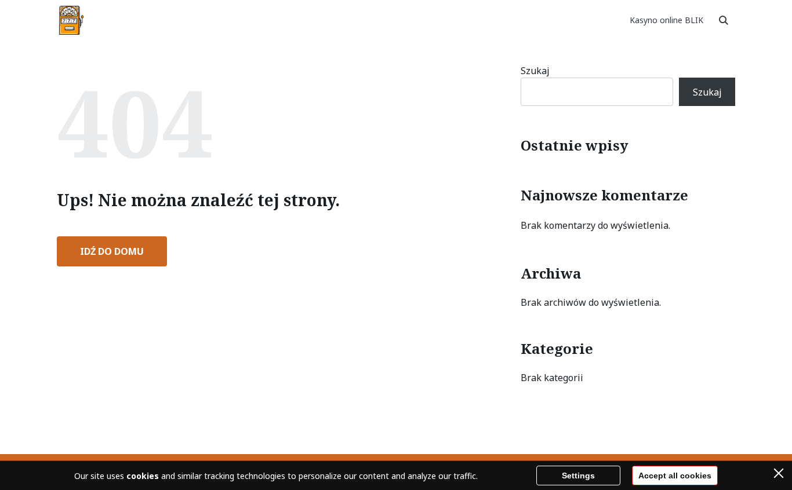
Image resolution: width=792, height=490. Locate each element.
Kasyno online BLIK (666, 19)
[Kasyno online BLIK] (71, 20)
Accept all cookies (674, 475)
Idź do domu (112, 251)
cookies (142, 475)
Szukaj (535, 70)
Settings (578, 475)
